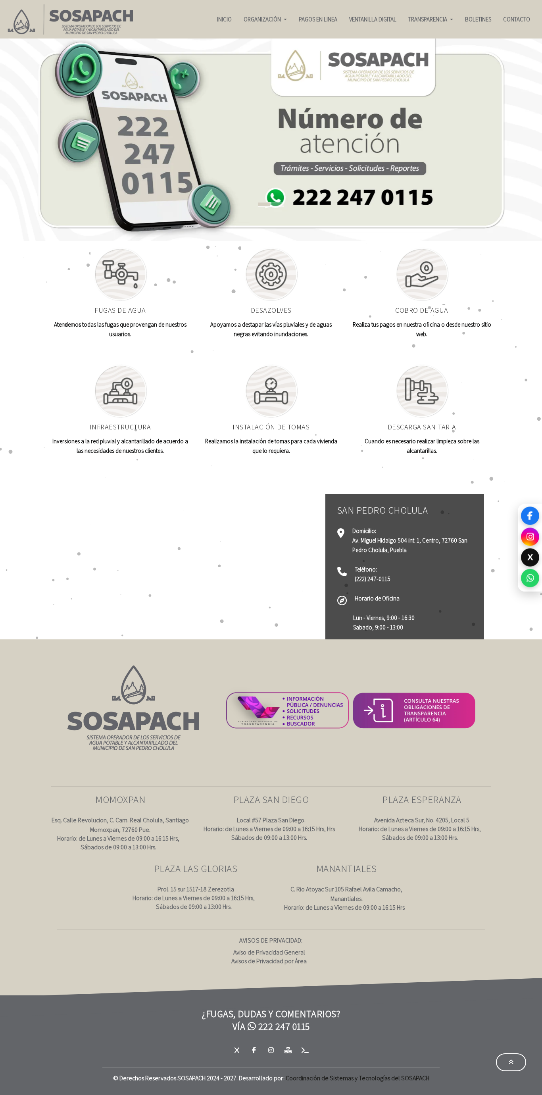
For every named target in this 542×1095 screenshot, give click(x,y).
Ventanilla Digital (372, 19)
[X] (237, 1050)
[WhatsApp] (530, 579)
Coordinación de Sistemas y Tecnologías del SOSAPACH (357, 1078)
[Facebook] (530, 515)
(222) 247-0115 (372, 579)
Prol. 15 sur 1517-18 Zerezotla (196, 889)
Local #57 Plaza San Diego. (271, 820)
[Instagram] (530, 537)
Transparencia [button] (428, 19)
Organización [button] (263, 19)
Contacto (516, 19)
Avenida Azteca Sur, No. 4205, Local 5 (421, 820)
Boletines (478, 19)
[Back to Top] (511, 1062)
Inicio (224, 19)
